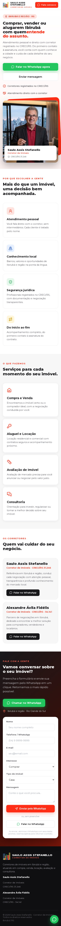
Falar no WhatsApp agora (33, 66)
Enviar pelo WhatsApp (32, 808)
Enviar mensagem (30, 76)
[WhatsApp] (54, 919)
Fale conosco (48, 5)
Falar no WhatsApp (25, 592)
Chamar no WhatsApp (26, 702)
